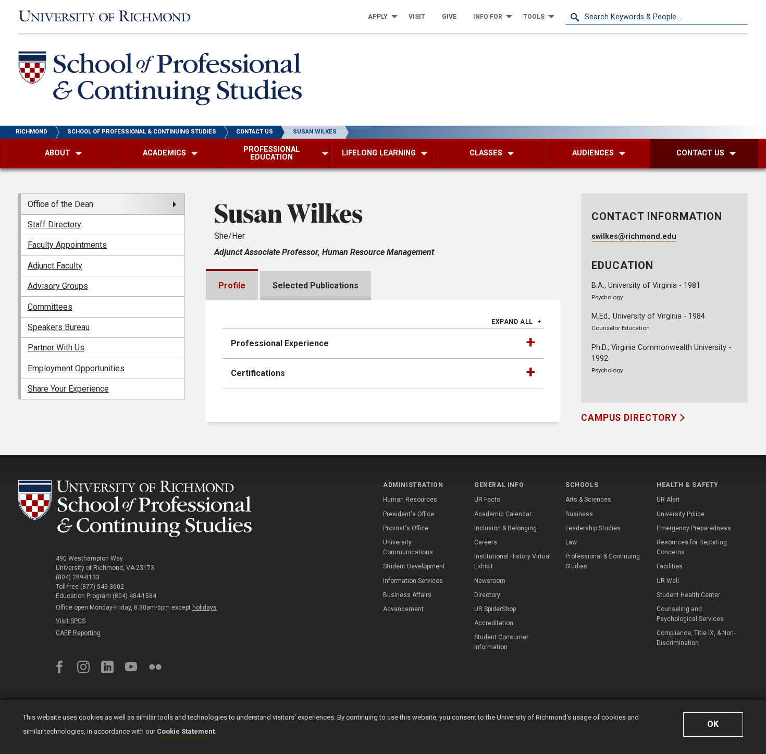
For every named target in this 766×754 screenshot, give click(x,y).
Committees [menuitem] (50, 307)
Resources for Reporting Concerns (692, 547)
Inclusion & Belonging (505, 528)
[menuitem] (380, 16)
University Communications (408, 547)
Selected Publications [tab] (316, 285)
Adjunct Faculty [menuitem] (55, 266)
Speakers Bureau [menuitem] (59, 327)
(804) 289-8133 (78, 577)
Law (571, 542)
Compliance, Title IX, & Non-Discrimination (696, 638)
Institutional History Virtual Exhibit (512, 561)
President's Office (408, 514)
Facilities (670, 566)
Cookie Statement (186, 731)
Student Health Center (688, 595)
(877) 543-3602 (102, 586)
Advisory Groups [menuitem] (58, 286)
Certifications (258, 373)
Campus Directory (630, 417)
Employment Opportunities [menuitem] (76, 368)
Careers (485, 542)
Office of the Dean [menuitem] (60, 204)
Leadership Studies (593, 528)
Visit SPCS (70, 621)
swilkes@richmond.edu (633, 236)
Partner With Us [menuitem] (56, 347)
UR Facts (487, 499)
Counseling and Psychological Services (690, 614)
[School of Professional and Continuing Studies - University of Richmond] (135, 508)
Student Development (414, 566)
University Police (681, 514)
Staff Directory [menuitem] (54, 224)
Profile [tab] (231, 285)
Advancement (403, 609)
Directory (487, 595)
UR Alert (668, 499)
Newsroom (489, 581)
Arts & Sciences (588, 499)
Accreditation (493, 623)
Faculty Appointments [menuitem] (67, 245)
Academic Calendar (503, 514)
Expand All (512, 321)
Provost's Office (405, 528)
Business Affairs (407, 595)
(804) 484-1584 (134, 596)
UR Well (668, 581)
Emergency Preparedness (694, 528)
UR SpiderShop (495, 609)
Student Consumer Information (501, 642)
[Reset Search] (739, 16)
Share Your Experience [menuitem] (68, 389)
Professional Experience (280, 343)
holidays (204, 607)
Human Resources (410, 499)
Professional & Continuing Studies (602, 561)
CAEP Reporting (78, 633)
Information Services (413, 581)
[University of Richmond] (109, 17)
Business (579, 514)
